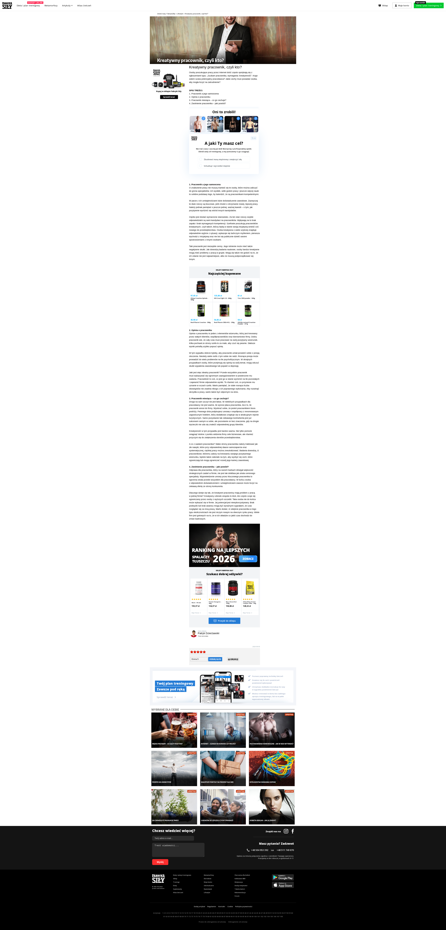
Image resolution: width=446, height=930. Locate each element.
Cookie (230, 906)
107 (278, 916)
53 (276, 913)
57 (285, 913)
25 (211, 913)
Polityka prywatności (243, 906)
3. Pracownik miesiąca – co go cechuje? (207, 100)
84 (218, 916)
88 (227, 916)
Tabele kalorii (240, 889)
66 (176, 916)
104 (268, 916)
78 (204, 916)
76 (199, 916)
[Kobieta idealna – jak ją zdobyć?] (272, 807)
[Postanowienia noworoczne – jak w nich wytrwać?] (272, 730)
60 (292, 913)
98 (250, 916)
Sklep (175, 879)
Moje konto (208, 882)
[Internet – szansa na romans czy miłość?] (223, 730)
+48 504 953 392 (259, 850)
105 (271, 916)
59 (290, 913)
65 (173, 916)
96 (245, 916)
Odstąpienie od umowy (237, 922)
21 (201, 913)
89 (229, 916)
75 (197, 916)
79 (206, 916)
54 (278, 913)
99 (252, 916)
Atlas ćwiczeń (84, 5)
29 (220, 913)
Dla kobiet (207, 879)
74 (194, 916)
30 (222, 913)
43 (252, 913)
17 (192, 913)
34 (232, 913)
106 (274, 916)
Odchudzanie (209, 885)
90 (232, 916)
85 (220, 916)
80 (208, 916)
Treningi (176, 882)
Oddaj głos (215, 659)
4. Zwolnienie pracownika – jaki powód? (207, 103)
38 (241, 913)
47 (262, 913)
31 (225, 913)
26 (213, 913)
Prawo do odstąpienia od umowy (212, 922)
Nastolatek (208, 889)
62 (166, 916)
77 (201, 916)
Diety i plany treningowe (182, 875)
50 (269, 913)
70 (185, 916)
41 (248, 913)
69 (183, 916)
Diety (175, 885)
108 (281, 916)
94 (241, 916)
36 (236, 913)
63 (169, 916)
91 (234, 916)
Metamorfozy (50, 5)
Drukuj (234, 659)
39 (243, 913)
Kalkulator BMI (240, 879)
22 (204, 913)
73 (192, 916)
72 (190, 916)
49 (266, 913)
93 (238, 916)
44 (255, 913)
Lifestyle (207, 892)
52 (273, 913)
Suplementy (177, 889)
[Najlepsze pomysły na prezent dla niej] (223, 768)
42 (250, 913)
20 (199, 913)
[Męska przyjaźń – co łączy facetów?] (174, 730)
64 (171, 916)
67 (178, 916)
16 (190, 913)
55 (280, 913)
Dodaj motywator (241, 885)
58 (287, 913)
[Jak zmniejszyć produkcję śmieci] (174, 807)
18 (194, 913)
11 (178, 913)
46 (259, 913)
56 (283, 913)
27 (215, 913)
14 (185, 913)
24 (208, 913)
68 (180, 916)
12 (180, 913)
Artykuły (66, 5)
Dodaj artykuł (199, 906)
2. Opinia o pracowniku (199, 97)
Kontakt (221, 906)
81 (211, 916)
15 (187, 913)
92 (236, 916)
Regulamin (211, 906)
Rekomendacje (240, 892)
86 (222, 916)
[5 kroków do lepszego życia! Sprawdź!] (223, 807)
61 (164, 916)
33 (229, 913)
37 (238, 913)
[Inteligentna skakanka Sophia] (272, 768)
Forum (237, 896)
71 (187, 916)
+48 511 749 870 (285, 850)
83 (215, 916)
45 (257, 913)
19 (197, 913)
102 (261, 916)
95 (243, 916)
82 (213, 916)
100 (255, 916)
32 (227, 913)
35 (234, 913)
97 (248, 916)
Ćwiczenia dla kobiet (242, 875)
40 (245, 913)
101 (258, 916)
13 (183, 913)
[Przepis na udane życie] (174, 768)
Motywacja (239, 882)
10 (176, 913)
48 (264, 913)
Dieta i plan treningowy (29, 5)
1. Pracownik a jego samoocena (204, 94)
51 (271, 913)
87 (225, 916)
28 (218, 913)
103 (265, 916)
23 (206, 913)
